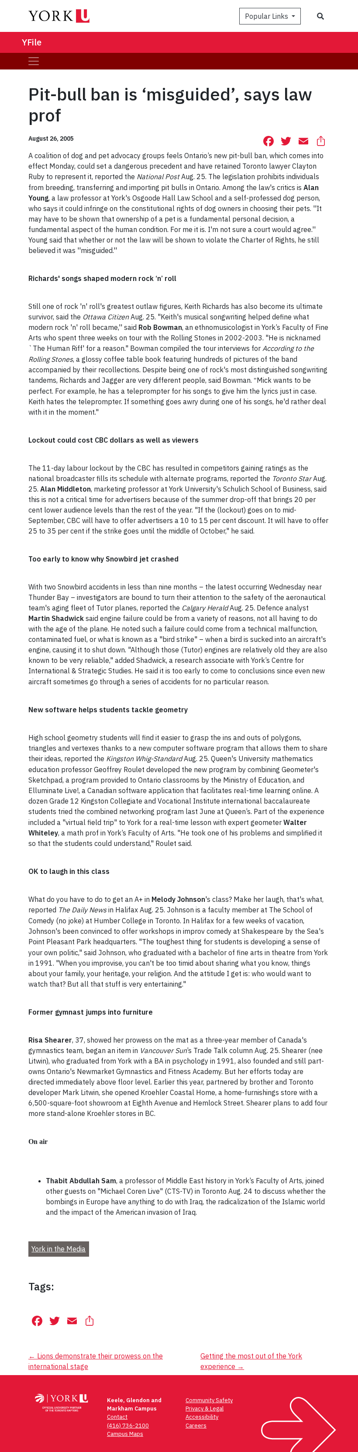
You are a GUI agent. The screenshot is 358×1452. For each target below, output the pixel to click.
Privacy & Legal (205, 1408)
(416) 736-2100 (128, 1425)
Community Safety (209, 1400)
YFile (31, 42)
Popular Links (267, 16)
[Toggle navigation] (33, 61)
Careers (196, 1425)
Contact (117, 1417)
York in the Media (58, 1248)
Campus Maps (125, 1434)
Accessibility (202, 1417)
